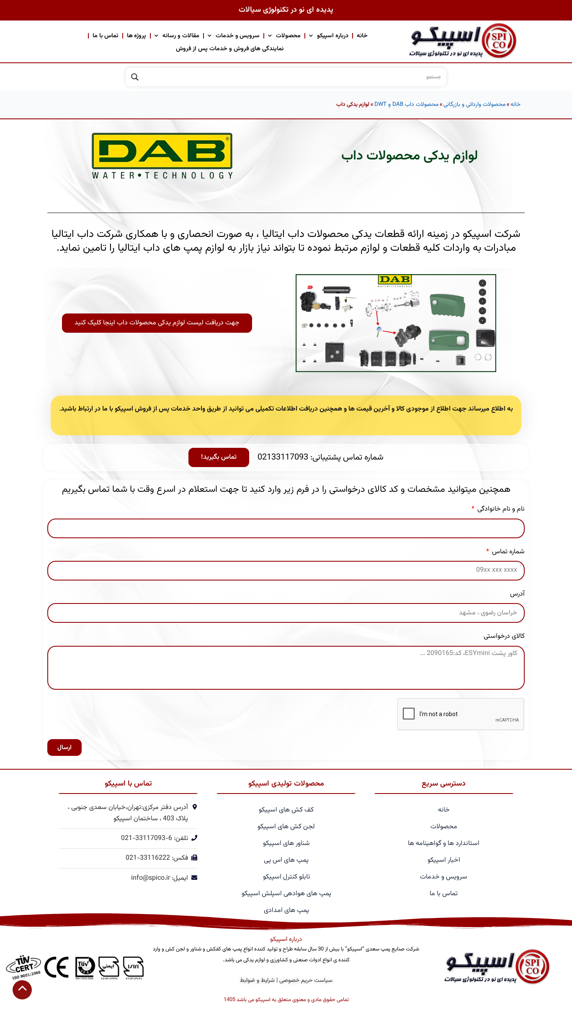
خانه (362, 36)
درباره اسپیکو (332, 36)
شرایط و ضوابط (257, 980)
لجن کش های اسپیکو (286, 827)
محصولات (288, 36)
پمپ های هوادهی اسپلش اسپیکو (286, 894)
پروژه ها (137, 36)
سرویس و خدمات (238, 36)
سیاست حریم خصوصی (305, 980)
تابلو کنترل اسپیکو (286, 877)
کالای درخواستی (504, 636)
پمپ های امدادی (286, 910)
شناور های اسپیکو (286, 843)
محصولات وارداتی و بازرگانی (474, 104)
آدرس (517, 594)
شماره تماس (507, 552)
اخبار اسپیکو (444, 860)
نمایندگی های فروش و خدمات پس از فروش (230, 49)
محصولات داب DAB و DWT (406, 104)
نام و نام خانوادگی (500, 509)
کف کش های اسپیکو (286, 810)
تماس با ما (106, 36)
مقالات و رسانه (180, 36)
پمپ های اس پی (286, 860)
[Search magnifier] (135, 77)
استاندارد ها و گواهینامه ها (443, 843)
